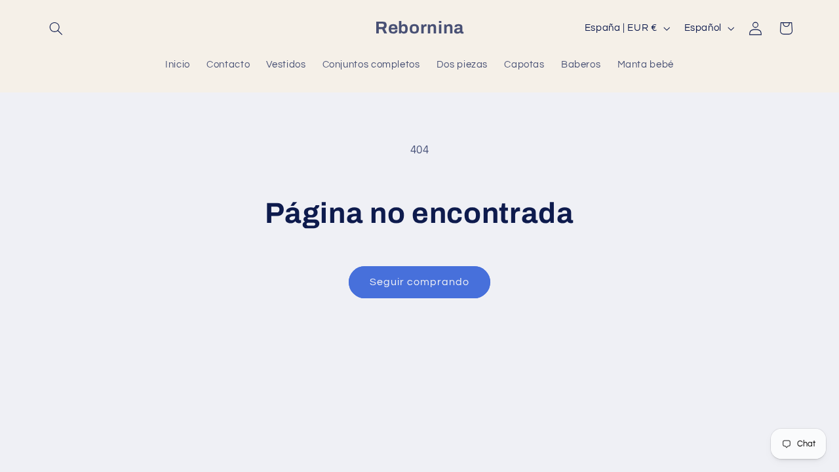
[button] (56, 28)
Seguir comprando (420, 282)
